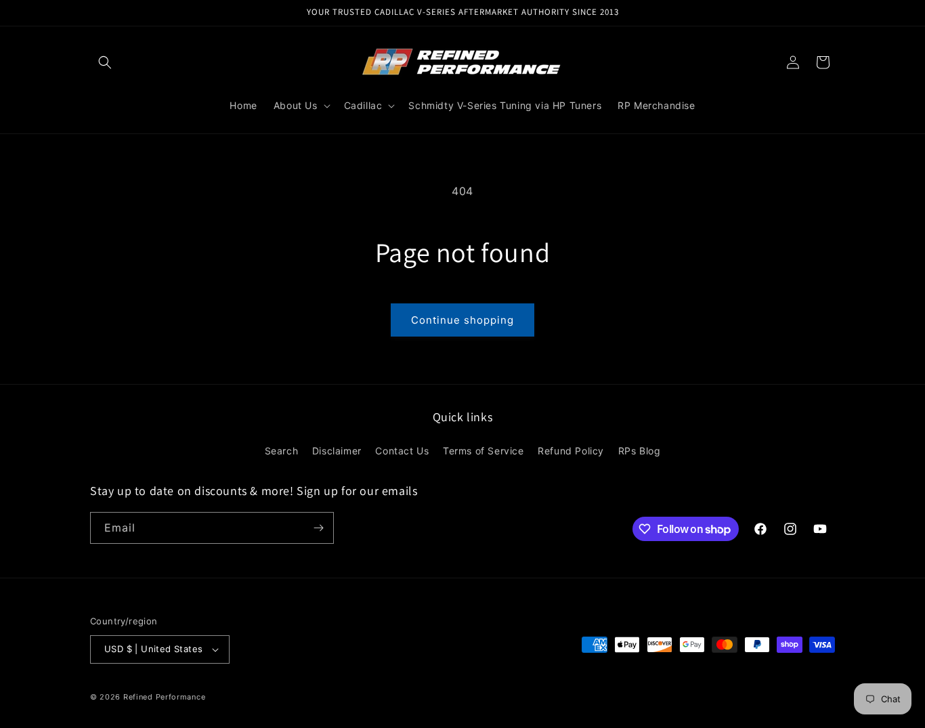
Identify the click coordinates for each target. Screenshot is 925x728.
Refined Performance (164, 697)
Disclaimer (337, 450)
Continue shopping (462, 320)
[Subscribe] (318, 528)
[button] (105, 62)
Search (282, 450)
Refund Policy (571, 450)
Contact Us (402, 450)
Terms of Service (483, 450)
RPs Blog (639, 450)
